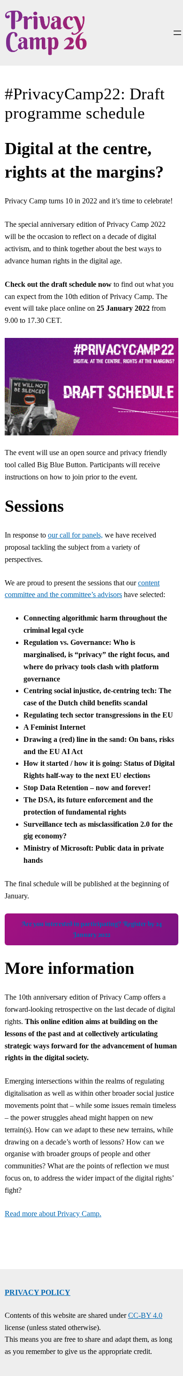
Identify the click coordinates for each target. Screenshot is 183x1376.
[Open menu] (177, 32)
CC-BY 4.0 (145, 1315)
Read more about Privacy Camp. (53, 1214)
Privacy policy (37, 1292)
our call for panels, (75, 535)
